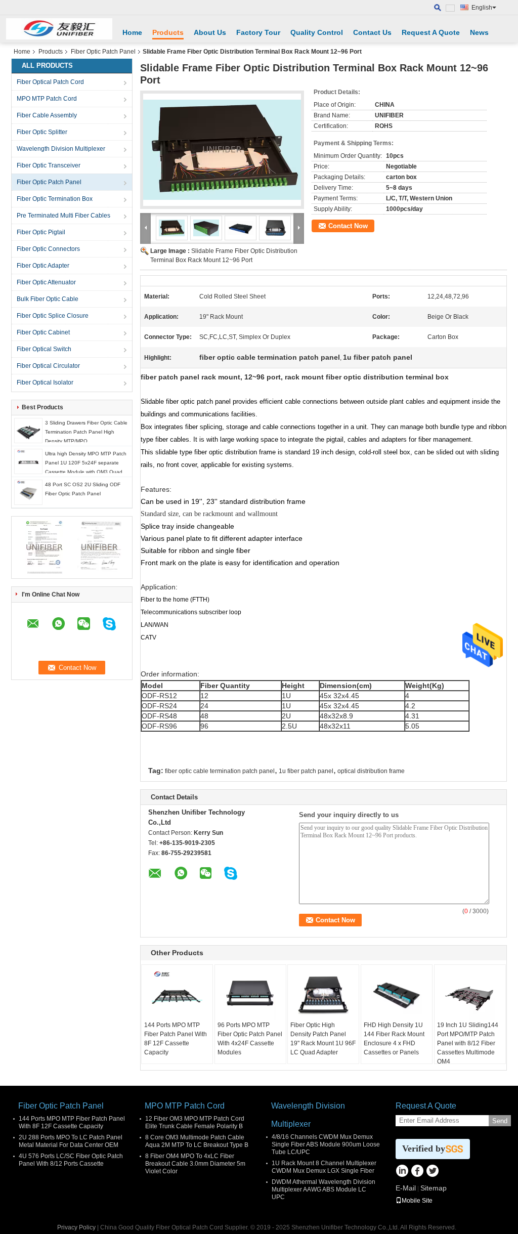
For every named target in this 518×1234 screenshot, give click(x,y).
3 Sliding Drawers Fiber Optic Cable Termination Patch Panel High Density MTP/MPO (86, 432)
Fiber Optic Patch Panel (103, 51)
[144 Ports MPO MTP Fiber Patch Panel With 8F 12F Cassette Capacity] (177, 995)
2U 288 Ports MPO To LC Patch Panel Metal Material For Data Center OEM (70, 1141)
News (479, 32)
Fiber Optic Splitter (42, 132)
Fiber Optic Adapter (43, 265)
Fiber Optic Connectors (48, 248)
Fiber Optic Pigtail (41, 232)
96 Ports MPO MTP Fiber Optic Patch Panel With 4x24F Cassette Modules (250, 1039)
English (481, 7)
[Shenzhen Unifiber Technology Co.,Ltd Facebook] (417, 1171)
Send (499, 1121)
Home (132, 32)
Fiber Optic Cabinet (43, 332)
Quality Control (316, 32)
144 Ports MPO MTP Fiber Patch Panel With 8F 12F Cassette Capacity (175, 1039)
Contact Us (372, 32)
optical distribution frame (371, 771)
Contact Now (348, 226)
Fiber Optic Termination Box (55, 198)
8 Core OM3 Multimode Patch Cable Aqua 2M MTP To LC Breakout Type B (196, 1141)
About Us (210, 32)
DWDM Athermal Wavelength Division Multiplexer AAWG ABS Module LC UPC (323, 1189)
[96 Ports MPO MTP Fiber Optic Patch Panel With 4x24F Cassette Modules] (250, 995)
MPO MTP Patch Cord (47, 98)
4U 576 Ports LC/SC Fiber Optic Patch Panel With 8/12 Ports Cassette (71, 1160)
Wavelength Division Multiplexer (61, 148)
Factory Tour (258, 32)
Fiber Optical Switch (44, 349)
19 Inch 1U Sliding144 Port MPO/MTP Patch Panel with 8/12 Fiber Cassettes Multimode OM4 (467, 1043)
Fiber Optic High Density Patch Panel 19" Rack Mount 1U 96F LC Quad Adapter (323, 1039)
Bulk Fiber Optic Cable (47, 299)
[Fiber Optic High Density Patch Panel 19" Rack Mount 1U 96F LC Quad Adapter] (323, 995)
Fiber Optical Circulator (48, 365)
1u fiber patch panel (306, 771)
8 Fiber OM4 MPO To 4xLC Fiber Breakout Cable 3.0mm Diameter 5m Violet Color (195, 1164)
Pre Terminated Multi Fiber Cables (63, 215)
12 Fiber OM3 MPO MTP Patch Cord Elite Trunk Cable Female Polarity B (194, 1122)
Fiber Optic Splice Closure (53, 315)
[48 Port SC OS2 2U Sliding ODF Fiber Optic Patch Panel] (28, 491)
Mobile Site (417, 1200)
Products (168, 32)
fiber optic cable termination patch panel (220, 771)
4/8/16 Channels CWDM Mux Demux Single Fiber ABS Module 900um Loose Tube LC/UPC (326, 1144)
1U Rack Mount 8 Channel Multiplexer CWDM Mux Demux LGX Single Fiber (324, 1167)
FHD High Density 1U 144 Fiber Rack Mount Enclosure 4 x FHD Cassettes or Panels (394, 1039)
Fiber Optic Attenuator (46, 282)
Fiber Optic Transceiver (48, 165)
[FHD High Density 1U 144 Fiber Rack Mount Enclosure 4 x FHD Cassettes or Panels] (396, 995)
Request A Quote (431, 32)
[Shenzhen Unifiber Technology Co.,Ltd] (59, 28)
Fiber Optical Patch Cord (50, 82)
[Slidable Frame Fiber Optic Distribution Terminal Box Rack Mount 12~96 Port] (222, 150)
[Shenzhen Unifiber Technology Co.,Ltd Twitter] (432, 1171)
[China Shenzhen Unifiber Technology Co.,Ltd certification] (44, 546)
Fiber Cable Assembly (47, 115)
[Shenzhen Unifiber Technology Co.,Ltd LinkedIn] (402, 1171)
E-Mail (406, 1188)
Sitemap (433, 1188)
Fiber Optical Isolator (45, 382)
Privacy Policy (76, 1227)
